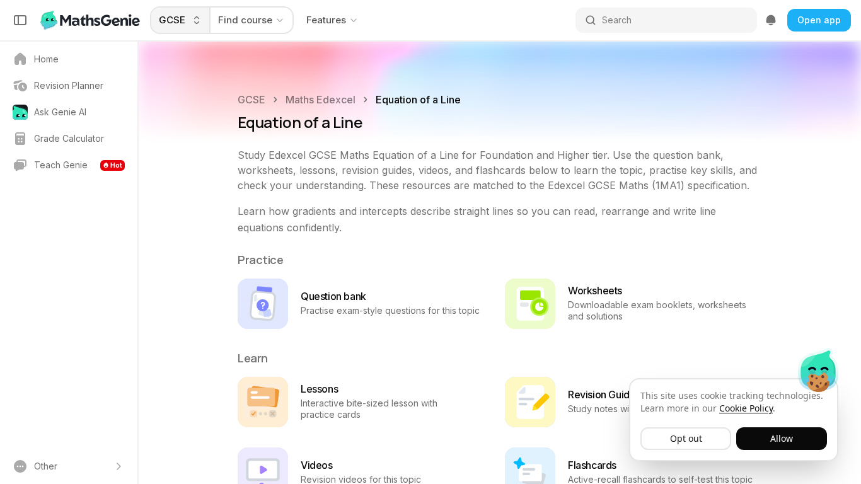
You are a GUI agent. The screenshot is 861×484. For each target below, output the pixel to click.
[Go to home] (91, 20)
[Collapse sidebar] (20, 20)
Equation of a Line (418, 99)
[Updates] (771, 20)
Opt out (686, 438)
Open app (819, 19)
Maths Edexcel (320, 99)
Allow (781, 438)
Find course (245, 20)
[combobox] (181, 20)
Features (326, 20)
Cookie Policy (746, 408)
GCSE (251, 99)
